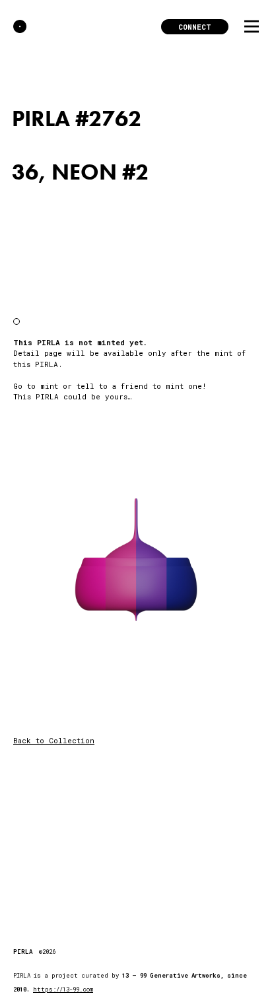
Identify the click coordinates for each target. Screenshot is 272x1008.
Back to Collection (53, 740)
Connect (194, 27)
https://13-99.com (63, 989)
